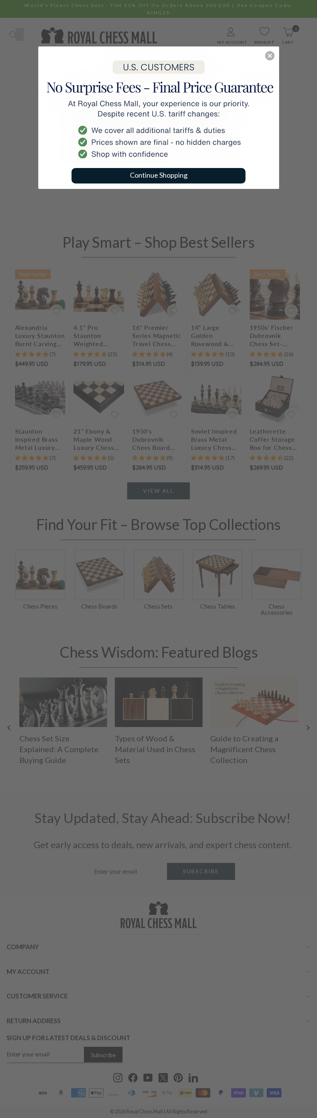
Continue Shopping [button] (158, 175)
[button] (269, 55)
